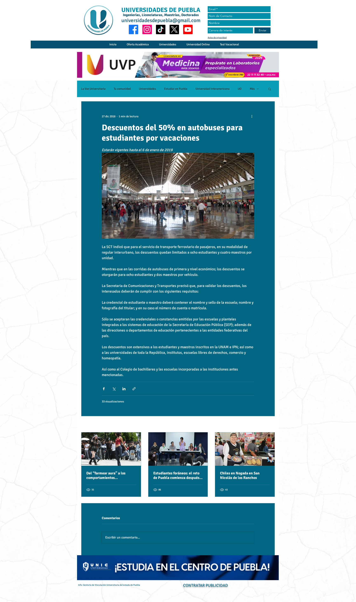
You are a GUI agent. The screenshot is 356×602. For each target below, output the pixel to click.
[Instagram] (147, 29)
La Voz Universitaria (93, 89)
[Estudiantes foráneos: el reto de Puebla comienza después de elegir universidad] (178, 449)
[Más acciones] (251, 116)
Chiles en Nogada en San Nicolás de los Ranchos (240, 475)
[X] (174, 29)
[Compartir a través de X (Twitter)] (114, 389)
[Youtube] (188, 29)
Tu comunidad (122, 89)
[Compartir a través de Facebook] (104, 389)
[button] (270, 89)
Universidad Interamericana (213, 89)
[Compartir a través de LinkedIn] (124, 389)
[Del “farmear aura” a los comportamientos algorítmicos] (111, 449)
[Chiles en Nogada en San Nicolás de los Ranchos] (245, 449)
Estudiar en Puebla (175, 89)
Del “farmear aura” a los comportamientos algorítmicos (105, 475)
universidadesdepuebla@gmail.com (160, 20)
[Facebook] (133, 29)
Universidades (147, 89)
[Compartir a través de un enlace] (134, 389)
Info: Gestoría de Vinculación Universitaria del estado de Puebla (109, 585)
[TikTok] (160, 29)
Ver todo (270, 424)
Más (252, 89)
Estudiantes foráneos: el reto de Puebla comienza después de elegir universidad (176, 475)
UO (239, 89)
